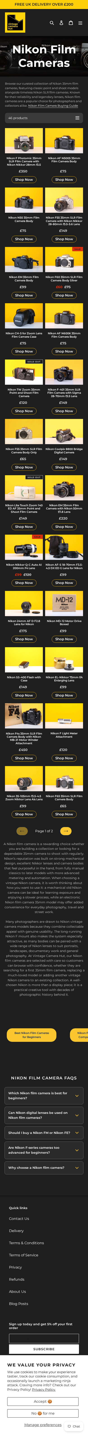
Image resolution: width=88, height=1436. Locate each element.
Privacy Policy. (44, 1389)
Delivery (16, 1231)
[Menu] (80, 22)
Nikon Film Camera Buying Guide (53, 105)
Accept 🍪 (43, 1401)
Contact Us (19, 1219)
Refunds (16, 1279)
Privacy (15, 1267)
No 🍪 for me (43, 1413)
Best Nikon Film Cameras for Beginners (31, 1035)
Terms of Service (23, 1255)
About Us (17, 1291)
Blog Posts (18, 1304)
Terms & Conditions (26, 1243)
